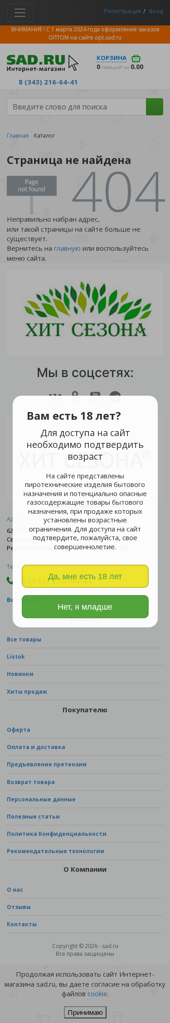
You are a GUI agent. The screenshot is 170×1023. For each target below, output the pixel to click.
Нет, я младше (85, 606)
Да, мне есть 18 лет (85, 576)
